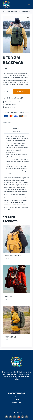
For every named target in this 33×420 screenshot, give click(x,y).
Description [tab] (16, 128)
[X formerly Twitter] (14, 416)
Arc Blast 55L (10, 296)
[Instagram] (22, 416)
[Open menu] (29, 4)
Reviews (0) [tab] (16, 131)
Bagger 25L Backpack (13, 256)
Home (16, 397)
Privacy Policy (16, 403)
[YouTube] (10, 416)
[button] (28, 17)
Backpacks (10, 122)
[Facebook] (26, 416)
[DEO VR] (18, 416)
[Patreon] (6, 416)
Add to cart (21, 91)
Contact (16, 400)
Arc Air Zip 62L (10, 337)
